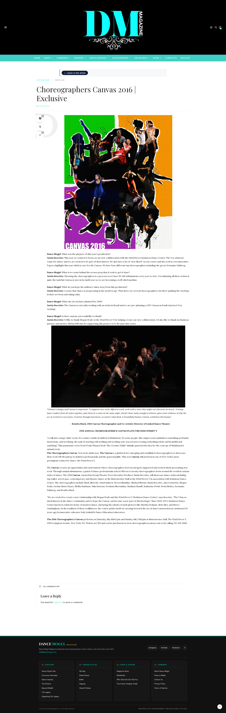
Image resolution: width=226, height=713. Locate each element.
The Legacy (46, 692)
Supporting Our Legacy (50, 696)
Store (156, 58)
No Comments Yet (51, 586)
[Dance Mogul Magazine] (113, 27)
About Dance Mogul (161, 671)
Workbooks (121, 675)
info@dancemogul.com (47, 652)
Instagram (152, 648)
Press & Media (160, 675)
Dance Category (98, 58)
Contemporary (43, 80)
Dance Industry (120, 58)
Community (62, 58)
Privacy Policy (159, 683)
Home (37, 58)
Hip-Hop (82, 671)
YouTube (164, 648)
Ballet (81, 679)
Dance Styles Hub (48, 671)
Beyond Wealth (47, 688)
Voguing (82, 683)
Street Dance (84, 675)
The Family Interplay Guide (127, 683)
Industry (78, 58)
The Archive (140, 58)
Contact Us (171, 58)
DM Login (185, 58)
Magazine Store (123, 671)
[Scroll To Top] (219, 706)
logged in (58, 602)
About (47, 58)
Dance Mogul (44, 106)
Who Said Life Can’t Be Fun (127, 679)
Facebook (176, 648)
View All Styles (85, 688)
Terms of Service (160, 688)
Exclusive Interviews (49, 675)
